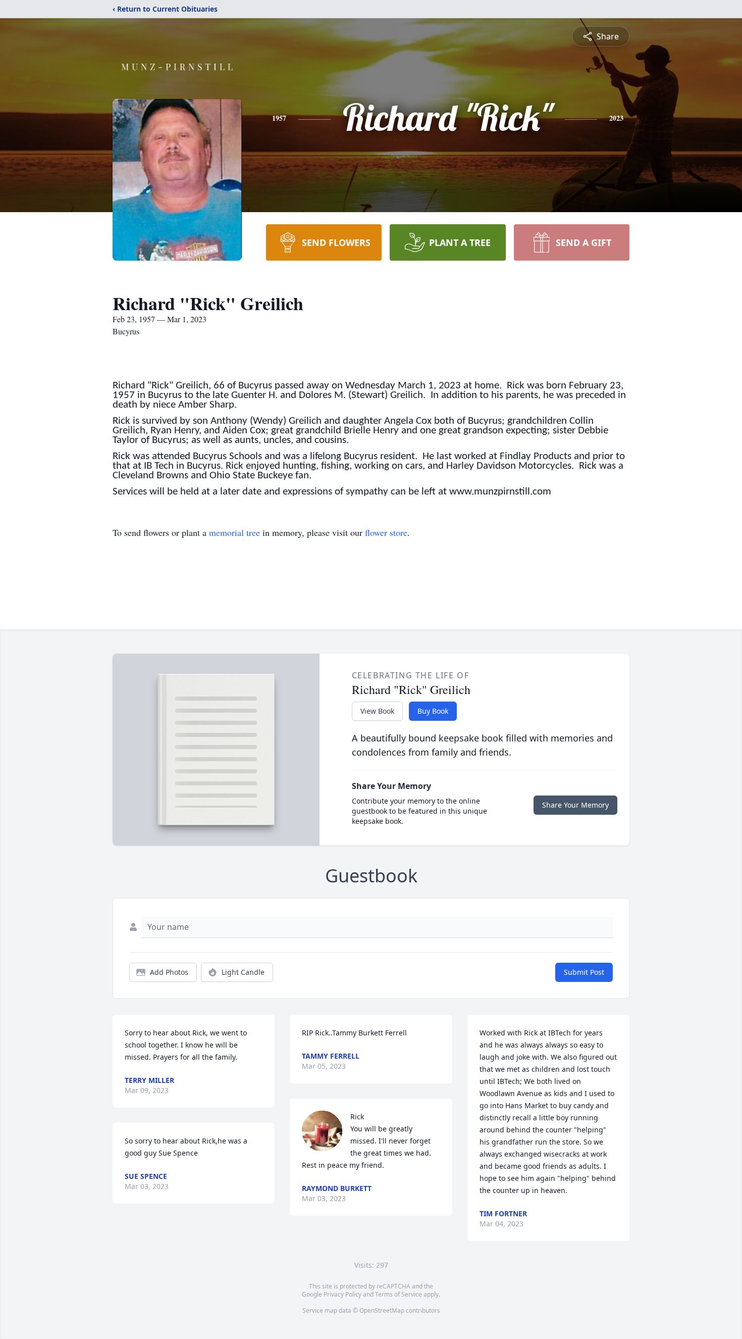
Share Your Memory (575, 805)
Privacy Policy (342, 1294)
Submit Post (584, 972)
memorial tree (234, 532)
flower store (386, 532)
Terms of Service (398, 1294)
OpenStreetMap (381, 1310)
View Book (377, 711)
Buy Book (432, 711)
